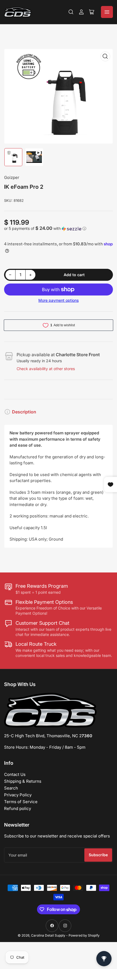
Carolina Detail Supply (48, 935)
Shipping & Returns (22, 781)
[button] (58, 228)
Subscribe (98, 854)
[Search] (71, 12)
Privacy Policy (18, 794)
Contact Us (15, 774)
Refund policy (17, 808)
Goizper (11, 177)
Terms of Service (21, 801)
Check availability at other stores (46, 368)
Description (24, 412)
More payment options (58, 300)
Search (11, 788)
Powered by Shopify (84, 935)
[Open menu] (107, 12)
